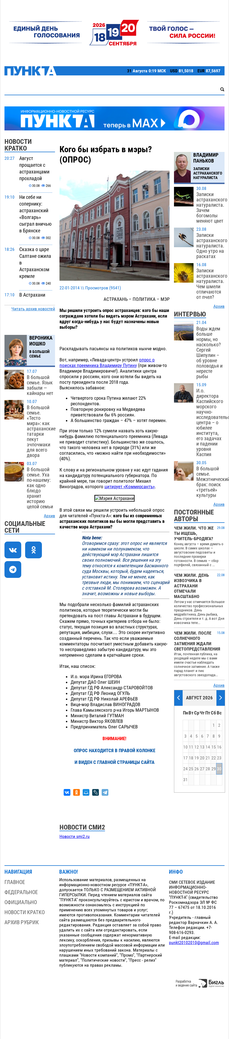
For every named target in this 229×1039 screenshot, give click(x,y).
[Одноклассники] (76, 792)
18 (191, 758)
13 (202, 747)
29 (213, 768)
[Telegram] (105, 792)
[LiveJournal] (95, 792)
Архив (49, 515)
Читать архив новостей (33, 308)
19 (196, 758)
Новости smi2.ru (74, 836)
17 (185, 758)
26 (196, 768)
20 (202, 758)
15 (213, 747)
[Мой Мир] (86, 792)
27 (202, 768)
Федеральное (21, 892)
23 (219, 758)
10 (185, 747)
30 (219, 768)
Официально (20, 902)
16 (219, 747)
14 (208, 747)
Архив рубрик (21, 922)
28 (208, 768)
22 (213, 758)
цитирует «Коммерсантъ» (129, 486)
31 (185, 779)
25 (191, 768)
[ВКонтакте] (67, 792)
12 (196, 747)
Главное (14, 882)
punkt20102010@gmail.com (194, 942)
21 (208, 758)
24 (185, 768)
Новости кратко (24, 912)
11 (191, 747)
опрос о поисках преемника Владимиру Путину (107, 362)
